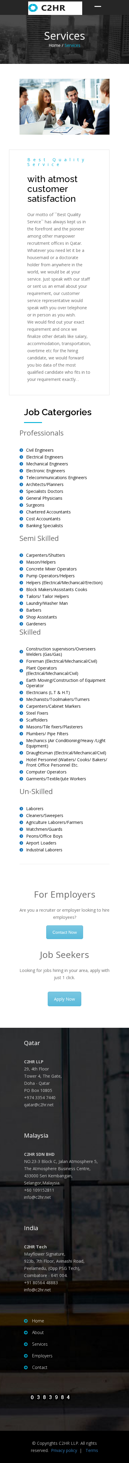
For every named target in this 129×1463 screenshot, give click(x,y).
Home (38, 1321)
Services (40, 1344)
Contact (39, 1367)
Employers (42, 1356)
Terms (92, 1450)
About (38, 1332)
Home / (56, 45)
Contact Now (64, 932)
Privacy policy (64, 1450)
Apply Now (64, 999)
